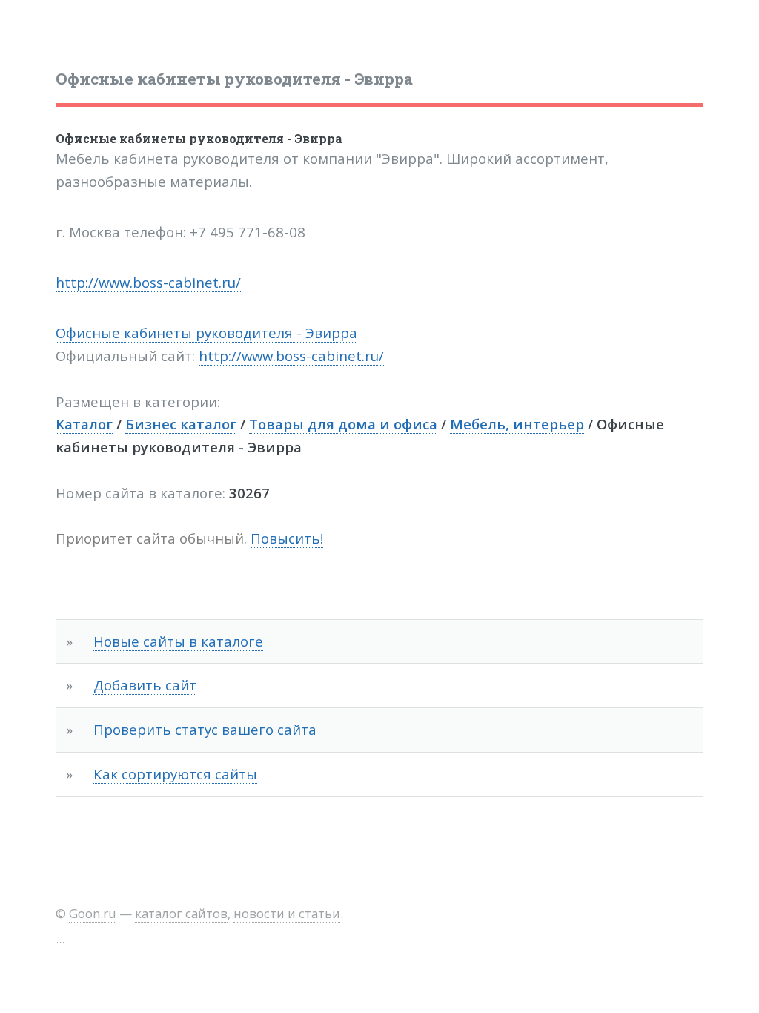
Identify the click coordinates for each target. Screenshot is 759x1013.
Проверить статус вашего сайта (204, 729)
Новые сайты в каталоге (178, 641)
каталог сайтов (181, 913)
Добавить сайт (144, 685)
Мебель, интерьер (517, 424)
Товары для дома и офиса (343, 424)
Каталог (84, 424)
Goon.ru (92, 913)
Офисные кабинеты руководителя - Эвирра (199, 138)
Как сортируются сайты (175, 774)
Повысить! (287, 538)
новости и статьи (286, 913)
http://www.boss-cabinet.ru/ (148, 282)
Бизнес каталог (180, 424)
